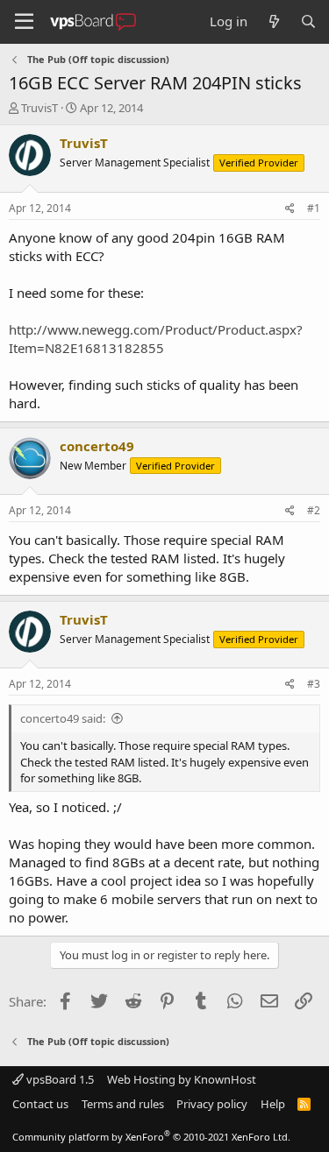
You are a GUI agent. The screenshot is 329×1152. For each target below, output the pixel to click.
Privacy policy (211, 1104)
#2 (313, 510)
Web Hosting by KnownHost (181, 1079)
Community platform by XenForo (151, 1136)
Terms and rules (123, 1104)
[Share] (290, 209)
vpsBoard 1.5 (59, 1079)
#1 (313, 208)
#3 (313, 683)
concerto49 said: (62, 718)
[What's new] (273, 21)
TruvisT (39, 108)
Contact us (40, 1104)
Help (273, 1104)
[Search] (308, 21)
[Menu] (24, 22)
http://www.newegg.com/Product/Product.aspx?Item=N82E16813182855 (156, 339)
